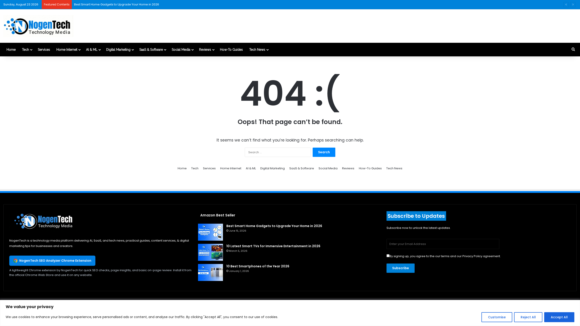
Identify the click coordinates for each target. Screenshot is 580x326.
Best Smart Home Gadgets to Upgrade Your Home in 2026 (116, 4)
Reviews (205, 49)
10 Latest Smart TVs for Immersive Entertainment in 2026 (273, 246)
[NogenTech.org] (38, 26)
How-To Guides (231, 49)
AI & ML (91, 49)
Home (11, 49)
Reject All (528, 317)
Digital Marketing (118, 49)
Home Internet (66, 49)
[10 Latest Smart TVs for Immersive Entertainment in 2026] (210, 252)
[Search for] (573, 49)
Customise (497, 317)
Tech (25, 49)
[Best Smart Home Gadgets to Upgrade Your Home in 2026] (210, 232)
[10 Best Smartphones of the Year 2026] (210, 272)
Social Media (181, 49)
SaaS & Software (151, 49)
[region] (290, 313)
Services (44, 49)
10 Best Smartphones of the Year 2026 (257, 266)
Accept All (559, 317)
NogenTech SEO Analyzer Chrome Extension (55, 260)
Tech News (257, 49)
